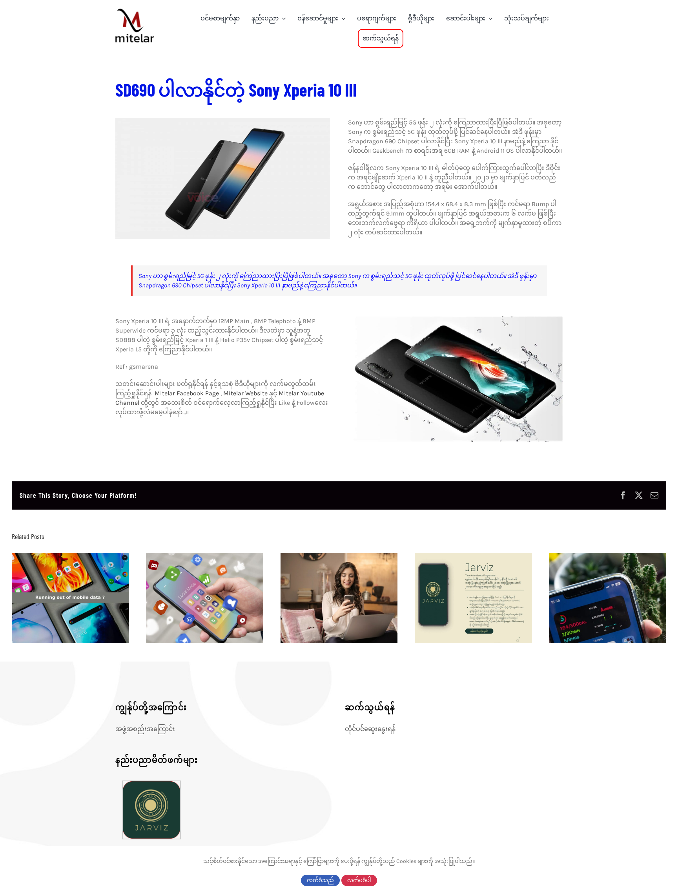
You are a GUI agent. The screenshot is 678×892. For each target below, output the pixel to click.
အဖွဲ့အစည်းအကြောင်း (145, 729)
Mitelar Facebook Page (185, 393)
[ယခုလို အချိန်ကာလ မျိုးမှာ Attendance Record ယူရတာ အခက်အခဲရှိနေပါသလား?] (473, 598)
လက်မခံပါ (359, 880)
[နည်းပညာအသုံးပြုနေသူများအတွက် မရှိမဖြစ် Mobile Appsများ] (204, 598)
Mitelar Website (245, 393)
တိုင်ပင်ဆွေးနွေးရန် (370, 729)
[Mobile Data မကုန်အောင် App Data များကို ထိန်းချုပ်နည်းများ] (70, 598)
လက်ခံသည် (320, 880)
